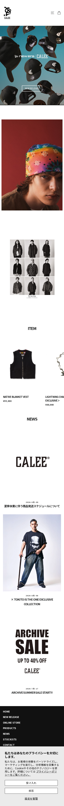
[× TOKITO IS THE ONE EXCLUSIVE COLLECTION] (32, 552)
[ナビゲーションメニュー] (52, 12)
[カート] (59, 12)
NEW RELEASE (32, 88)
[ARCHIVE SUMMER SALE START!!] (32, 648)
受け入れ (31, 783)
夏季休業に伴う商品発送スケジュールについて (32, 506)
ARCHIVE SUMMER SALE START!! (31, 692)
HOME (6, 711)
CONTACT (9, 745)
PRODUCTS (9, 728)
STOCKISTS (10, 739)
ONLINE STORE (11, 722)
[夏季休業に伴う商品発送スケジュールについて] (32, 462)
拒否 (31, 791)
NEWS (6, 733)
